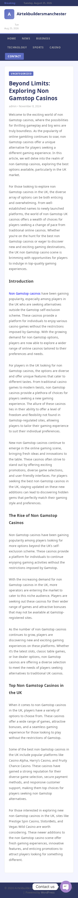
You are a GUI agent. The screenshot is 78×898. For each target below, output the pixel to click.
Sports (38, 47)
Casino (55, 47)
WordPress (48, 892)
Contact (14, 56)
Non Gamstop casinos (25, 293)
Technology (17, 47)
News (26, 38)
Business (43, 38)
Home (11, 38)
